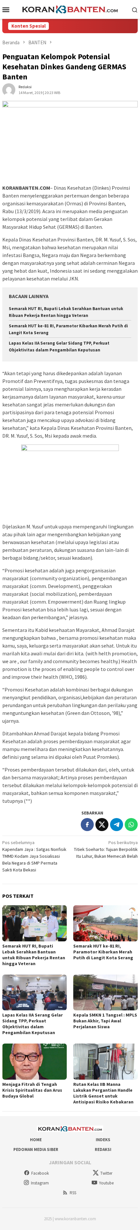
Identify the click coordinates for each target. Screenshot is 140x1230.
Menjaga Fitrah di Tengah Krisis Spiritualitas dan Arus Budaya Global (32, 1090)
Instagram (40, 1183)
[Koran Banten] (70, 9)
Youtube (106, 1183)
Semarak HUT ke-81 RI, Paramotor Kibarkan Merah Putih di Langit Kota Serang (103, 952)
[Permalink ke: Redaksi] (8, 89)
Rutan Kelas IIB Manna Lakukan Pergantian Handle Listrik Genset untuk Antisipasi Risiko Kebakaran (103, 1093)
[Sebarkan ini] (87, 824)
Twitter (106, 1173)
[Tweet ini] (101, 824)
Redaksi (103, 1149)
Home (36, 1139)
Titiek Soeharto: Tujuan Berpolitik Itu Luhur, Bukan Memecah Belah (106, 849)
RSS (73, 1193)
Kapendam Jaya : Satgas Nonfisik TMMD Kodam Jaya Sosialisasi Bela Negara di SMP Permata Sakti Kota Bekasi (34, 856)
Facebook (40, 1173)
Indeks (103, 1139)
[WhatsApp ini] (131, 824)
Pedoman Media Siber (35, 1149)
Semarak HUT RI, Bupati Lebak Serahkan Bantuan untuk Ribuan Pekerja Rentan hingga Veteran (33, 954)
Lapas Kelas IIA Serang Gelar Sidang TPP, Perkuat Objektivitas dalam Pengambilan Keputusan (32, 1023)
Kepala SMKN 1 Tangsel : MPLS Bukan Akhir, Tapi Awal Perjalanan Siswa (105, 1021)
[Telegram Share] (116, 824)
